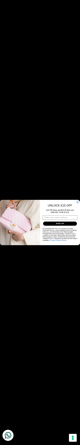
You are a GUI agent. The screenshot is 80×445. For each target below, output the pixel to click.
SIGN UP (60, 224)
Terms (64, 240)
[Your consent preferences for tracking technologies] (73, 438)
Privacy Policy (55, 240)
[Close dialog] (78, 202)
